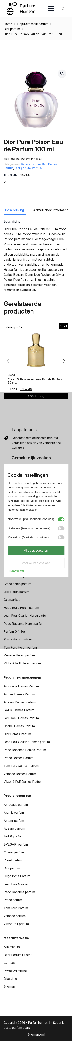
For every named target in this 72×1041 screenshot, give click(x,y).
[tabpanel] (36, 256)
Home (8, 24)
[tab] (15, 210)
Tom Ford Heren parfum (20, 647)
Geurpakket (12, 600)
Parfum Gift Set (14, 631)
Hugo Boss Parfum (17, 876)
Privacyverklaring (15, 971)
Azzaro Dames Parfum (20, 702)
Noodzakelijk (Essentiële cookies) (31, 519)
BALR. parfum (13, 836)
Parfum (37, 168)
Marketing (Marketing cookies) (28, 537)
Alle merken (12, 947)
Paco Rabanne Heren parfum (24, 624)
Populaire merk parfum (32, 24)
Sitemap (9, 986)
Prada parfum (13, 900)
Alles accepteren (36, 550)
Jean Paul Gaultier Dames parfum (27, 742)
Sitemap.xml (36, 1034)
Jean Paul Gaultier (16, 884)
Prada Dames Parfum (18, 758)
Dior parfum (12, 29)
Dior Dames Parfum (17, 734)
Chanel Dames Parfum (19, 726)
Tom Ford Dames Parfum (21, 766)
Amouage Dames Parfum (21, 686)
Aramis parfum (14, 812)
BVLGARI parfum (16, 844)
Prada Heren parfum (18, 639)
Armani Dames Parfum (19, 694)
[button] (62, 74)
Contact (9, 963)
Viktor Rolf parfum (16, 924)
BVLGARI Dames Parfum (21, 718)
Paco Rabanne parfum (19, 892)
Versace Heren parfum (19, 655)
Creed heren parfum (17, 584)
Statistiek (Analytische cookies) (29, 528)
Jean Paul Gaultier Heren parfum (26, 615)
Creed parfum (13, 860)
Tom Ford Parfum (16, 908)
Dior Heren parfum (16, 592)
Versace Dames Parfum (20, 774)
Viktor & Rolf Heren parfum (22, 663)
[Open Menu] (51, 9)
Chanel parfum (14, 852)
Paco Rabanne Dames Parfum (25, 750)
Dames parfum (31, 164)
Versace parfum (15, 916)
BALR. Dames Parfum (19, 710)
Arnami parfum (14, 821)
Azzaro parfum (14, 828)
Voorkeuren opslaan (36, 563)
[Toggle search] (63, 9)
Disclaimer (11, 979)
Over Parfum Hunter (17, 955)
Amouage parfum (16, 805)
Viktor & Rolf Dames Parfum (23, 782)
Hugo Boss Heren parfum (21, 608)
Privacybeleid (16, 570)
